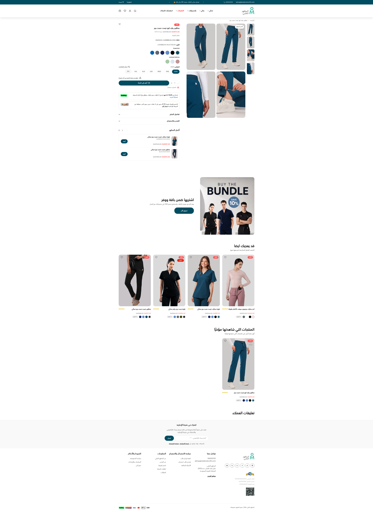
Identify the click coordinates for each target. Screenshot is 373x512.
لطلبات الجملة (161, 469)
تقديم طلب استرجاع (185, 462)
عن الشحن (163, 462)
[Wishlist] (125, 11)
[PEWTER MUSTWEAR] (157, 53)
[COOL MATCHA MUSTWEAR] (167, 62)
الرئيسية (252, 20)
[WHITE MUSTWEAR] (247, 317)
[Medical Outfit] (248, 10)
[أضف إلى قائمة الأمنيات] (120, 24)
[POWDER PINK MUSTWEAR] (253, 317)
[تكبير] (230, 47)
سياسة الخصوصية (174, 443)
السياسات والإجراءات (134, 462)
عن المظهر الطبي (160, 458)
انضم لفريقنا (162, 465)
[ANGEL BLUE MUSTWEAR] (172, 62)
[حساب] (130, 11)
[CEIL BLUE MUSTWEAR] (167, 53)
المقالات (163, 472)
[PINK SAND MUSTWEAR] (178, 62)
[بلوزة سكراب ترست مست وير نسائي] (174, 141)
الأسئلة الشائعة (186, 465)
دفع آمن (138, 465)
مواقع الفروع (212, 476)
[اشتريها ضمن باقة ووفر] (227, 206)
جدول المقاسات (123, 66)
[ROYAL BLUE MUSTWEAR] (152, 53)
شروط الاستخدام (184, 443)
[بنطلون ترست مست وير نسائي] (174, 153)
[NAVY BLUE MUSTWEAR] (162, 53)
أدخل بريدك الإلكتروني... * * (198, 438)
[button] (203, 2)
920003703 (229, 2)
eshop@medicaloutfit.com (245, 2)
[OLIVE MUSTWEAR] (181, 317)
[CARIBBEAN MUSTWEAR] (178, 53)
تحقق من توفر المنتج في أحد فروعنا (128, 78)
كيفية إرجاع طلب (186, 458)
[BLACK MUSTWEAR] (172, 53)
